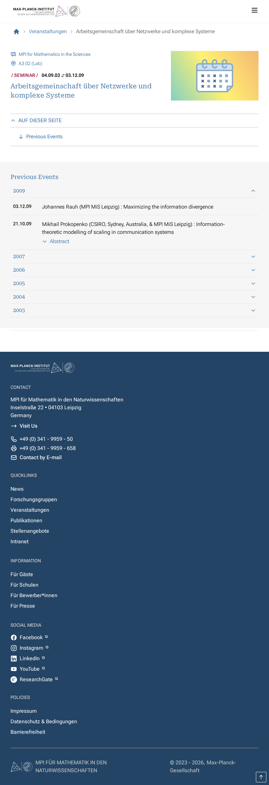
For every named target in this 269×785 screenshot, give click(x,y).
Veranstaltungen (29, 510)
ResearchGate (37, 679)
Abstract (59, 241)
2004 (19, 297)
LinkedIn (30, 658)
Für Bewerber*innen (33, 595)
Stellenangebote (29, 531)
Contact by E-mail (41, 457)
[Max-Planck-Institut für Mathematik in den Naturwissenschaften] (16, 31)
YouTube (30, 669)
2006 (19, 270)
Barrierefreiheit (27, 732)
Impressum (23, 711)
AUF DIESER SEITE (40, 120)
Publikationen (26, 520)
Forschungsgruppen (33, 499)
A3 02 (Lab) (30, 63)
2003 (19, 310)
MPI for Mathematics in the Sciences (55, 54)
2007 (19, 256)
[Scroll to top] (261, 777)
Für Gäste (21, 574)
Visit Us (28, 426)
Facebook (32, 637)
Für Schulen (24, 585)
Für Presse (22, 606)
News (17, 489)
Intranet (19, 541)
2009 (19, 191)
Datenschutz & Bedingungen (43, 721)
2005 (19, 283)
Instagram (32, 648)
